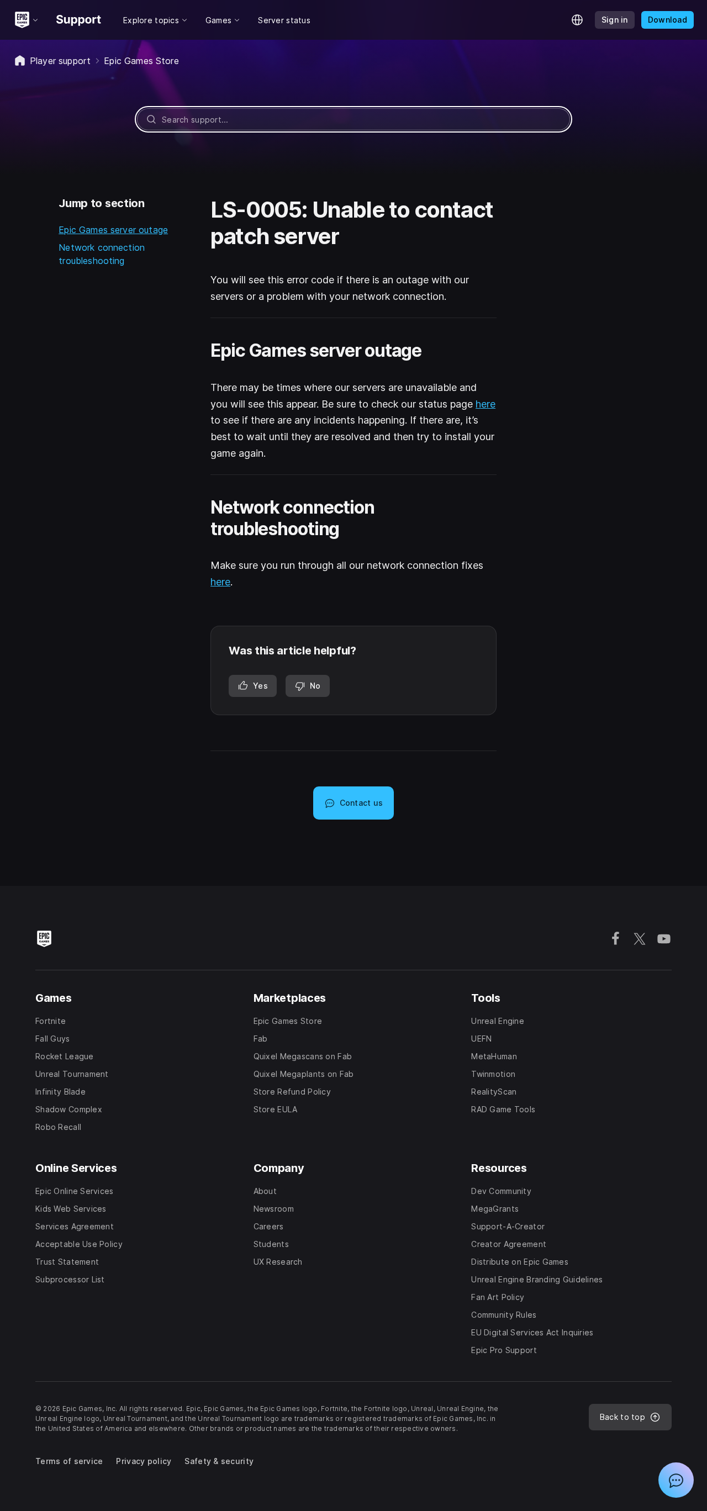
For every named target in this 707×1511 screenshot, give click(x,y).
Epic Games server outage (113, 229)
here (485, 404)
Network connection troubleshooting (102, 254)
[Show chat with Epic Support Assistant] (676, 1480)
